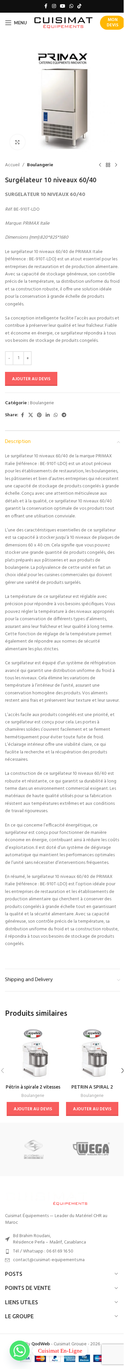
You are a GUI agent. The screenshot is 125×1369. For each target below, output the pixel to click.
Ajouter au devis (31, 379)
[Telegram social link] (64, 415)
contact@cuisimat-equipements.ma (49, 1260)
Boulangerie (40, 165)
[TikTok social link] (79, 6)
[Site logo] (63, 23)
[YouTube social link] (62, 6)
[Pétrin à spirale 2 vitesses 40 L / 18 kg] (33, 1053)
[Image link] (46, 1198)
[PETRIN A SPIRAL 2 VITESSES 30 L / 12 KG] (92, 1053)
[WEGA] (91, 1149)
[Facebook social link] (46, 6)
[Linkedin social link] (48, 415)
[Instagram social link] (54, 6)
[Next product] (116, 165)
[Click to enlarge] (17, 142)
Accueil (12, 165)
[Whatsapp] (20, 1351)
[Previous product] (100, 165)
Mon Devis (112, 22)
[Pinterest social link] (39, 415)
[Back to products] (108, 165)
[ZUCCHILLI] (33, 1149)
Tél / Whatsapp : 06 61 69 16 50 (43, 1251)
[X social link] (30, 415)
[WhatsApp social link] (71, 6)
